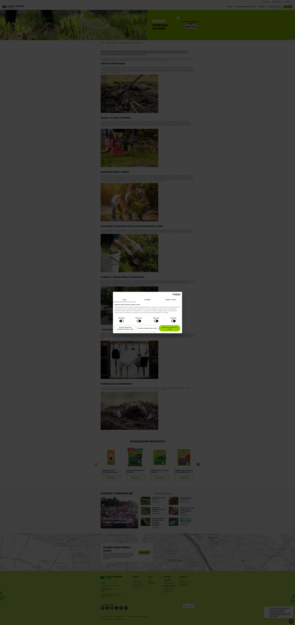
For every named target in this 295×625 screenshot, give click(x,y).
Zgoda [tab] (124, 299)
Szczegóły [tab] (148, 299)
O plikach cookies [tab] (170, 299)
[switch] (139, 321)
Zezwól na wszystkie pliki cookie (169, 328)
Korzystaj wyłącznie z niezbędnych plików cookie (125, 328)
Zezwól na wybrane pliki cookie (147, 328)
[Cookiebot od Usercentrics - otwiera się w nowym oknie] (173, 294)
